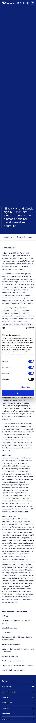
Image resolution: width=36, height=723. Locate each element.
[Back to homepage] (10, 3)
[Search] (28, 3)
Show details (25, 387)
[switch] (31, 367)
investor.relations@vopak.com (13, 670)
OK (18, 393)
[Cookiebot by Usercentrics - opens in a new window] (25, 328)
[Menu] (32, 3)
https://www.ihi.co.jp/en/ (20, 512)
